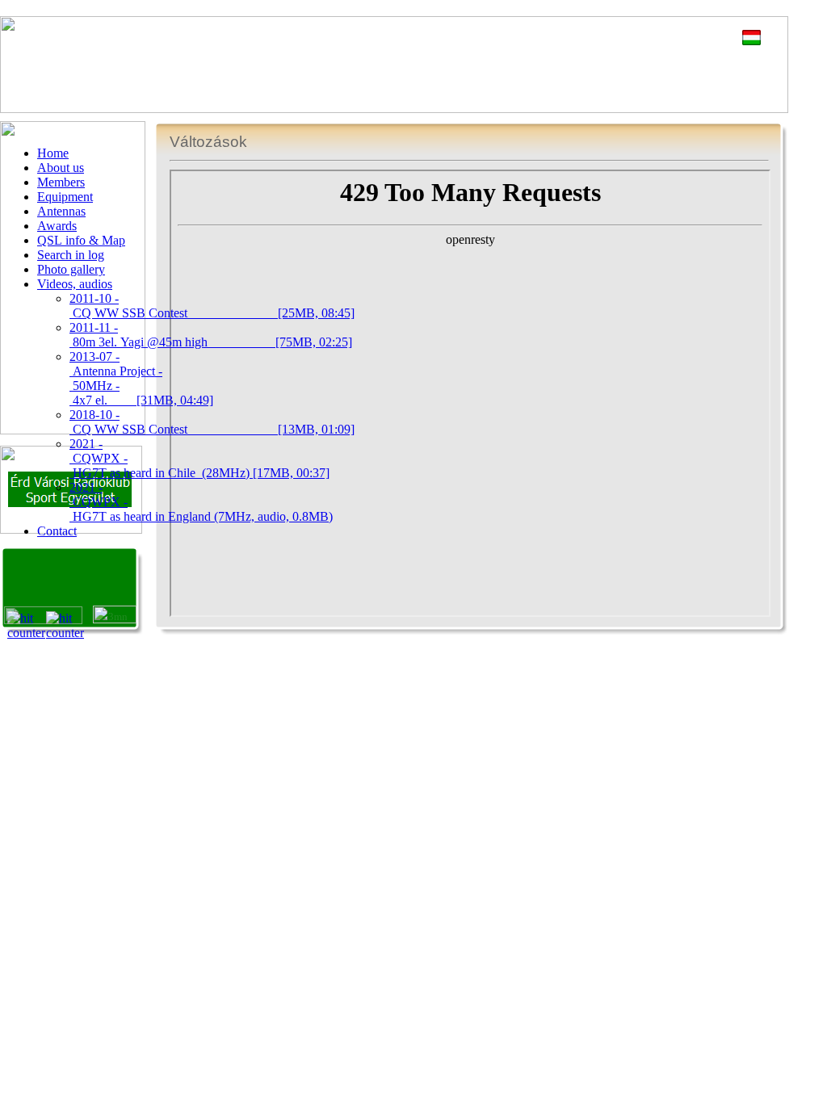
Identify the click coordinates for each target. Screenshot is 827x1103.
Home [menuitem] (53, 153)
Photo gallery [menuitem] (71, 269)
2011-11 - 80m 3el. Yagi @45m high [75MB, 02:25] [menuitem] (210, 335)
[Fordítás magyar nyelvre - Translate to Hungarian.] (751, 41)
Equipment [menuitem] (65, 196)
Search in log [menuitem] (70, 255)
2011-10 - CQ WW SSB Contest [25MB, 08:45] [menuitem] (212, 305)
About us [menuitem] (60, 167)
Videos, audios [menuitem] (74, 284)
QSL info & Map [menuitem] (81, 240)
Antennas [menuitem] (61, 211)
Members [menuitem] (61, 182)
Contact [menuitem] (57, 531)
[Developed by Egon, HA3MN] (114, 619)
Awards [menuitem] (57, 226)
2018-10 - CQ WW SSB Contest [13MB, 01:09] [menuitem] (212, 422)
